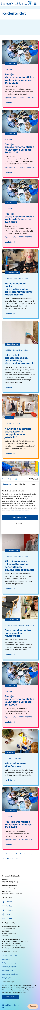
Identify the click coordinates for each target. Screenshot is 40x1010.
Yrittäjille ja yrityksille (9, 967)
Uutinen (9, 418)
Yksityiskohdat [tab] (20, 484)
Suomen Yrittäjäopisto (9, 955)
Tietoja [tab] (33, 484)
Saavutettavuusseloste (10, 974)
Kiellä (20, 529)
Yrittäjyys (25, 278)
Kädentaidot (9, 69)
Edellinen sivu (8, 854)
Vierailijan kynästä (28, 625)
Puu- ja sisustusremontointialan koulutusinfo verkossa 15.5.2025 (19, 700)
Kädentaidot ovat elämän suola (15, 765)
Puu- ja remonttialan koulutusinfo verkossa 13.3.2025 (18, 824)
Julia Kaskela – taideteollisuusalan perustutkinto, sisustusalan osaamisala (19, 359)
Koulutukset (6, 959)
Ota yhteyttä (6, 978)
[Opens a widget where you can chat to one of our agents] (32, 1006)
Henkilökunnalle (9, 1005)
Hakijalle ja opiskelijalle (10, 963)
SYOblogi (10, 752)
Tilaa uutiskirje (10, 997)
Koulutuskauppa (7, 970)
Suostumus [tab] (7, 484)
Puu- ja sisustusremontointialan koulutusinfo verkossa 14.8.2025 (19, 218)
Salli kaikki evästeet (20, 517)
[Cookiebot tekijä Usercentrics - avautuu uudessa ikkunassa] (29, 478)
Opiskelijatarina (12, 272)
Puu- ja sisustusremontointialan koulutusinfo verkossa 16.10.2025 (19, 148)
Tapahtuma (11, 63)
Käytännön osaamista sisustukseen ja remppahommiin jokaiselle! (18, 433)
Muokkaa (19, 523)
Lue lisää (9, 102)
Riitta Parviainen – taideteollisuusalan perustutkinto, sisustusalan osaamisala (19, 565)
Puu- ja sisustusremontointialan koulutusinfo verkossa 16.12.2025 (19, 78)
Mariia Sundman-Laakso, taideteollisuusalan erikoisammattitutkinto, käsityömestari (19, 289)
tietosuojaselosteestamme (19, 510)
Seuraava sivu (9, 858)
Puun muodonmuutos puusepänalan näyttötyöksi (18, 633)
